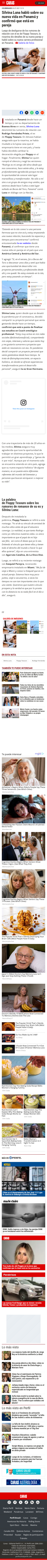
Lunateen (30, 1512)
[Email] (42, 112)
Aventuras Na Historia (16, 1521)
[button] (23, 63)
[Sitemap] (37, 1502)
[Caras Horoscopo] (23, 1484)
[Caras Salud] (23, 1474)
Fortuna (40, 1508)
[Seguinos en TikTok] (26, 1502)
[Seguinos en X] (20, 1502)
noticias (23, 1164)
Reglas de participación (33, 1534)
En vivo (41, 3)
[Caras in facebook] (15, 1502)
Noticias (18, 1508)
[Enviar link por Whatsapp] (32, 112)
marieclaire (23, 1201)
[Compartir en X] (26, 112)
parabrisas (23, 1275)
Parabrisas (18, 1512)
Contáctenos (37, 1531)
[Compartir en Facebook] (21, 112)
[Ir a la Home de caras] (10, 4)
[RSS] (32, 1502)
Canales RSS (9, 1531)
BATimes (39, 1512)
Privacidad (8, 1534)
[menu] (3, 3)
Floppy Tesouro (21, 661)
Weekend (8, 1512)
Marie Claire (30, 1508)
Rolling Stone (34, 1521)
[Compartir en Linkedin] (37, 112)
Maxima (33, 1525)
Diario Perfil (8, 1508)
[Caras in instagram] (9, 1502)
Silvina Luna (7, 661)
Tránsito (23, 1538)
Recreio (25, 1525)
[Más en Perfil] (15, 1158)
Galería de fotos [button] (26, 42)
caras (23, 1238)
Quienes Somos (23, 1531)
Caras (25, 1518)
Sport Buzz (14, 1525)
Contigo (33, 1518)
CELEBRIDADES (7, 8)
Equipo (18, 1534)
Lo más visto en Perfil (16, 1408)
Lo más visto (10, 1347)
